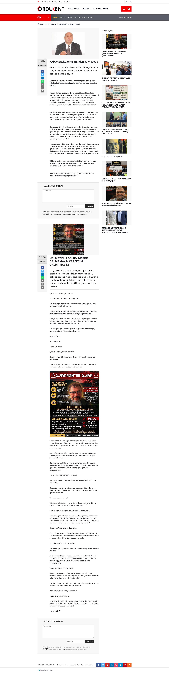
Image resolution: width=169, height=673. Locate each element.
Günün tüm (125, 17)
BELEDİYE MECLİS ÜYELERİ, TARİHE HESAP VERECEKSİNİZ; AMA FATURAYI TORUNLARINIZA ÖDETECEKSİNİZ (83, 17)
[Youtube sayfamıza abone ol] (107, 665)
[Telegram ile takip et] (120, 665)
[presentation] (44, 17)
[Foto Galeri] (131, 2)
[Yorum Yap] (42, 91)
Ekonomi (85, 9)
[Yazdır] (42, 87)
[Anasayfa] (38, 1)
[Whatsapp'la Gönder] (42, 81)
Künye (66, 665)
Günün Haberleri (53, 1)
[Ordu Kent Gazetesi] (50, 9)
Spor (93, 9)
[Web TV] (126, 2)
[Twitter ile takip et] (103, 665)
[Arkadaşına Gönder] (42, 84)
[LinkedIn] (42, 78)
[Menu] (123, 9)
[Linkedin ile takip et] (111, 665)
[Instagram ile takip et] (116, 665)
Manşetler (44, 1)
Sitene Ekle (66, 1)
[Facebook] (42, 71)
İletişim (73, 665)
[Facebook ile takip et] (98, 665)
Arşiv (60, 1)
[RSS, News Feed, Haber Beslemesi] (129, 665)
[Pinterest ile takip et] (125, 665)
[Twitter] (42, 74)
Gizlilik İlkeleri (80, 665)
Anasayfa (60, 665)
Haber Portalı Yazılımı (46, 670)
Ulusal (106, 9)
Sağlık (99, 9)
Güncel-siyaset (74, 9)
